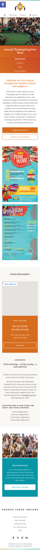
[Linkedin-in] (27, 538)
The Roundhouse (20, 527)
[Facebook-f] (13, 538)
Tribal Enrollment (20, 517)
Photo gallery (20, 71)
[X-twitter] (18, 538)
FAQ (20, 67)
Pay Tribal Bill (20, 520)
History (20, 63)
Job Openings (20, 524)
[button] (3, 4)
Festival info (20, 59)
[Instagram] (22, 538)
